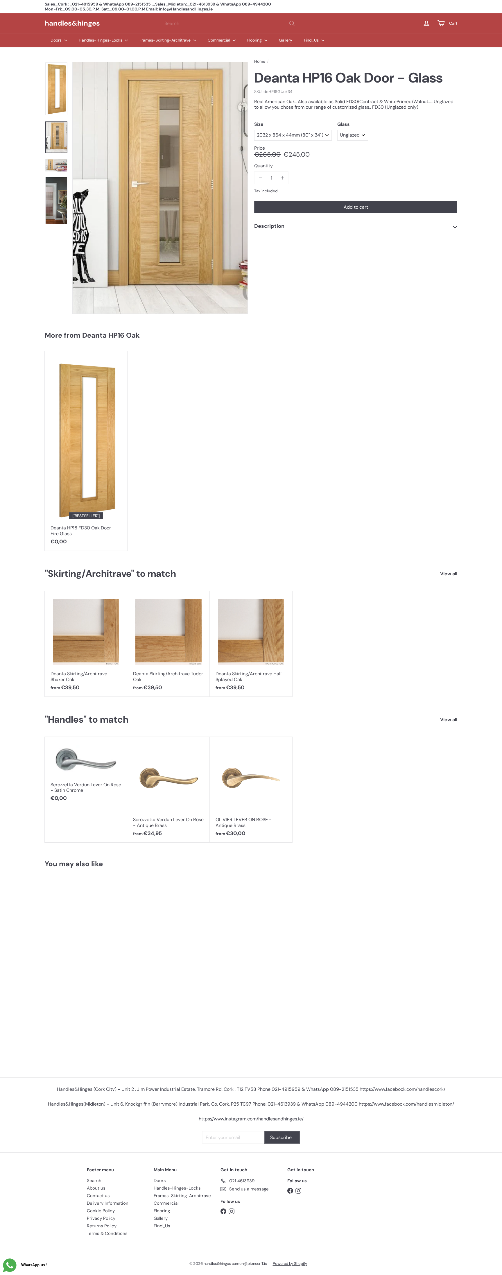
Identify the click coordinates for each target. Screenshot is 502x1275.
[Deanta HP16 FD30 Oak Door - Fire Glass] (86, 451)
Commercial (219, 40)
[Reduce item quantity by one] (260, 178)
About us (96, 1188)
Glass (343, 124)
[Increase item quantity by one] (282, 178)
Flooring (255, 40)
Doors (57, 40)
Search (94, 1180)
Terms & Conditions (107, 1233)
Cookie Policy (101, 1211)
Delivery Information (107, 1203)
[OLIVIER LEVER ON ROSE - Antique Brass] (251, 790)
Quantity (263, 166)
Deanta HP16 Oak (111, 335)
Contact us (98, 1196)
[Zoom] (160, 188)
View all (448, 573)
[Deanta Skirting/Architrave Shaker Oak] (86, 644)
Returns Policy (101, 1226)
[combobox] (230, 23)
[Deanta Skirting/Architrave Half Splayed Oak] (251, 644)
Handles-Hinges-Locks (101, 40)
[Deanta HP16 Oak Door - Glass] (79, 970)
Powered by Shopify (290, 1263)
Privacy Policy (101, 1218)
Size (258, 124)
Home (259, 61)
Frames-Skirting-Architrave (165, 40)
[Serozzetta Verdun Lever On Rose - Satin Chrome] (86, 772)
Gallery (285, 40)
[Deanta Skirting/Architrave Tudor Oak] (168, 644)
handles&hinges (72, 23)
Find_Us (312, 40)
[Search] (292, 23)
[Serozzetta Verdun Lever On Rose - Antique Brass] (168, 790)
